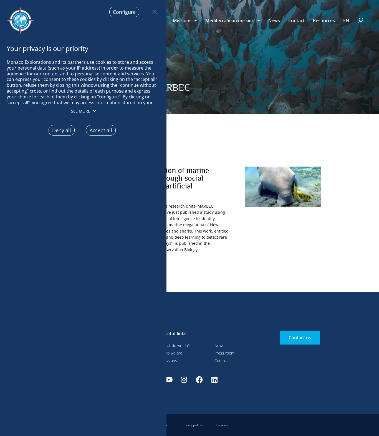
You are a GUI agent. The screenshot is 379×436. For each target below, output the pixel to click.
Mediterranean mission (229, 20)
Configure (124, 12)
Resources (324, 20)
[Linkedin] (214, 379)
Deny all (153, 12)
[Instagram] (184, 379)
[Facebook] (199, 379)
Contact (296, 20)
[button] (360, 20)
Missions (182, 20)
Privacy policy (191, 425)
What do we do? (176, 345)
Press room (224, 353)
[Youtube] (169, 379)
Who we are (172, 353)
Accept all (101, 130)
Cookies (222, 425)
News (274, 20)
